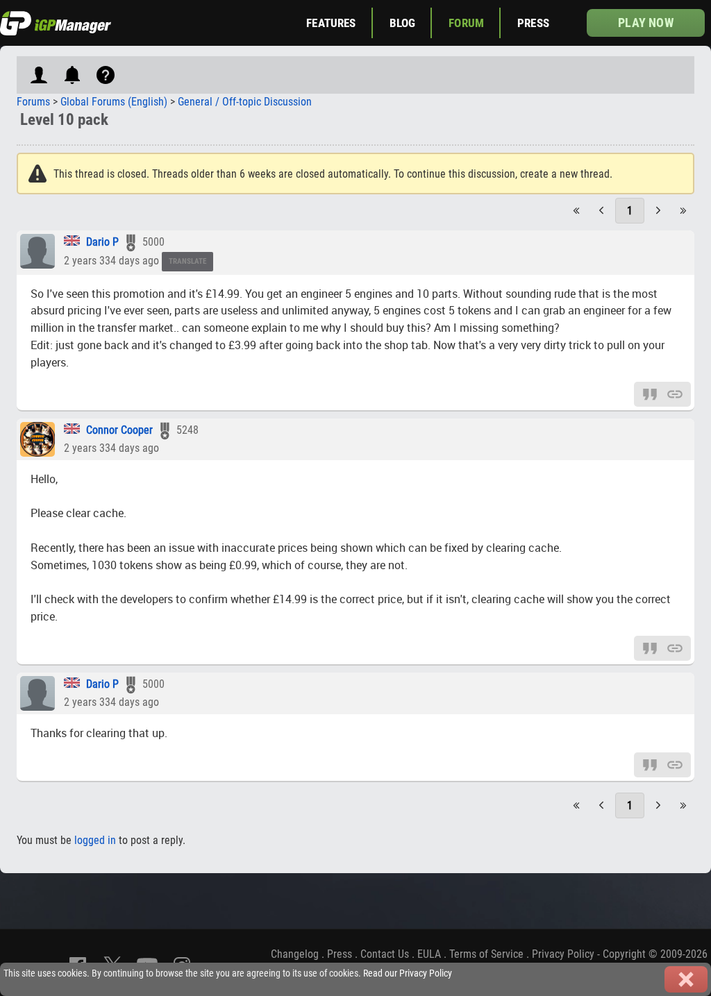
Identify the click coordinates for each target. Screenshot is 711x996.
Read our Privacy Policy (407, 973)
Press (533, 23)
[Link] (675, 393)
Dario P (102, 241)
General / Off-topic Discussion (245, 101)
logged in (95, 840)
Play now (645, 22)
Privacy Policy (563, 954)
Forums (33, 101)
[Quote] (650, 393)
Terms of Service (486, 954)
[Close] (686, 979)
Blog (403, 23)
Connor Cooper (119, 430)
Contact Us (384, 954)
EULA (429, 954)
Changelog (295, 954)
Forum (466, 23)
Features (331, 23)
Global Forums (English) (113, 101)
